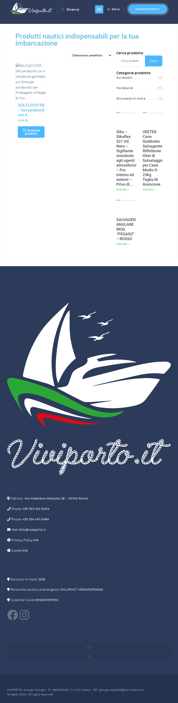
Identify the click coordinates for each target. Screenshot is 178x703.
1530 (41, 579)
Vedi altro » (122, 189)
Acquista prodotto (32, 132)
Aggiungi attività (146, 9)
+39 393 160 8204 (35, 509)
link (36, 540)
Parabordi (124, 88)
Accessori (124, 77)
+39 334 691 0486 (35, 519)
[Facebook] (12, 615)
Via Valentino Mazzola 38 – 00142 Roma (56, 498)
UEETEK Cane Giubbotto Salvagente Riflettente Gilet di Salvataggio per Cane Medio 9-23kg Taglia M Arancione (153, 158)
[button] (89, 646)
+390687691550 (46, 600)
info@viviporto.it (32, 530)
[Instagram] (24, 615)
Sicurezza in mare (130, 98)
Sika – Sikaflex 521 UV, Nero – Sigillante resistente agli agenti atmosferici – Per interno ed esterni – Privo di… (126, 158)
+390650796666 (90, 589)
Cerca (153, 60)
